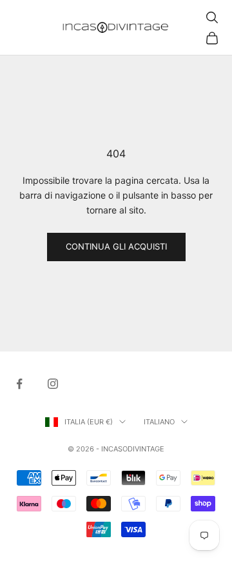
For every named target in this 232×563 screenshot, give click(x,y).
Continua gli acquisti (116, 246)
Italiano (159, 421)
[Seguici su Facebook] (19, 383)
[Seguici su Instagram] (52, 383)
